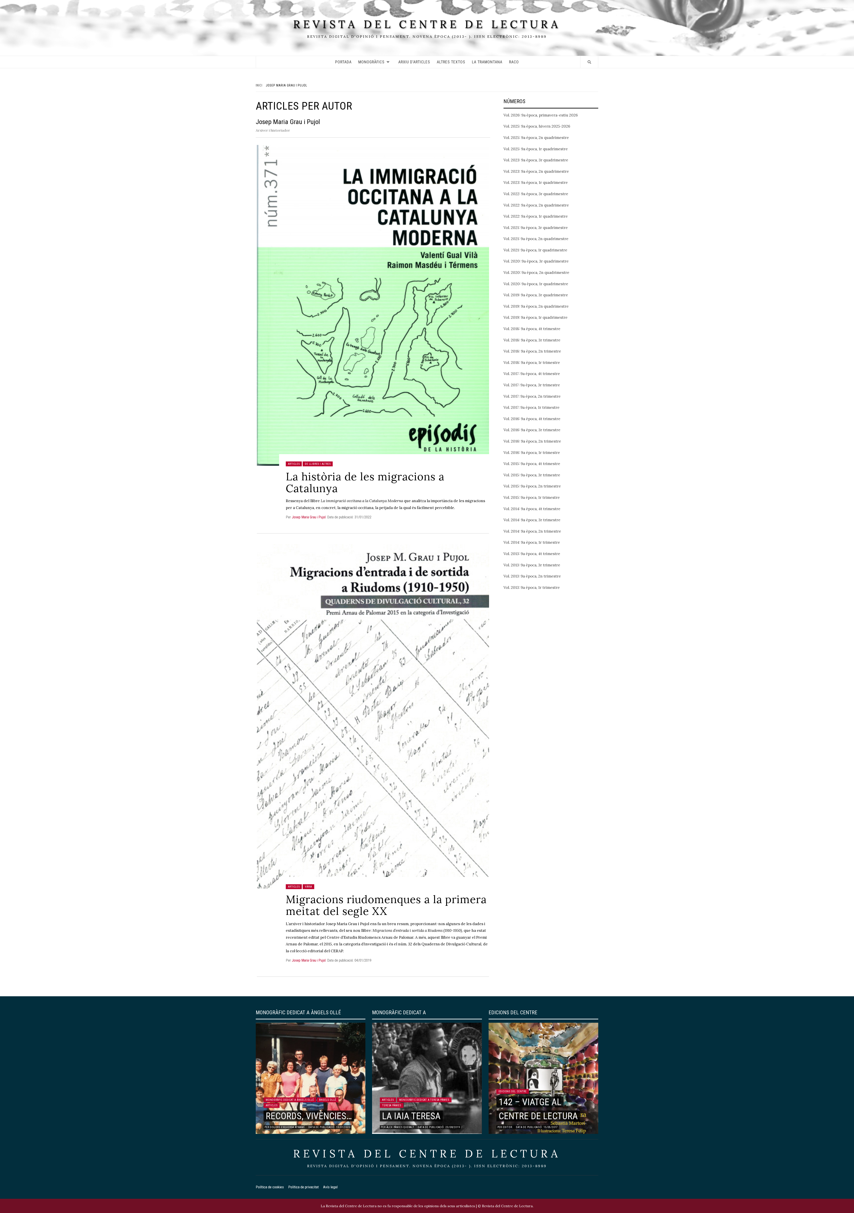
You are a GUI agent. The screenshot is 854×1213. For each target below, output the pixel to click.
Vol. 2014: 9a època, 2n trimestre (532, 531)
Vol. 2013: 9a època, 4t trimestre (532, 553)
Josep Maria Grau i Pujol (309, 517)
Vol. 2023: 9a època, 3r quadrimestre (536, 160)
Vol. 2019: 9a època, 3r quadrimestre (536, 295)
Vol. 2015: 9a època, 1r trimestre (532, 497)
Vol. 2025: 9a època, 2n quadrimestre (536, 137)
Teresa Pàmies (391, 1105)
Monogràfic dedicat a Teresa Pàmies (424, 1099)
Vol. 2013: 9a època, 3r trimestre (532, 565)
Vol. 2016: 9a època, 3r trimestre (532, 429)
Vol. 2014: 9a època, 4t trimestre (532, 508)
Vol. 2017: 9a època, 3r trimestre (532, 385)
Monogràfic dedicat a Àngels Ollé (290, 1099)
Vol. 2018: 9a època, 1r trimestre (532, 362)
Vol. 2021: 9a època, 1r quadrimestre (535, 250)
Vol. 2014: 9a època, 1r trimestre (532, 542)
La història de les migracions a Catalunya (365, 482)
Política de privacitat (303, 1187)
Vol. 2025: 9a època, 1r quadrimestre (536, 148)
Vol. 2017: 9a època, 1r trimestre (532, 407)
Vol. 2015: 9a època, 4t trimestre (532, 463)
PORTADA (343, 62)
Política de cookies (270, 1187)
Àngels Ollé (327, 1099)
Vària (308, 886)
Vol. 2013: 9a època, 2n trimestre (532, 576)
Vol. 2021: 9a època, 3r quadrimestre (536, 227)
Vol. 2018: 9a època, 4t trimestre (532, 328)
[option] (310, 1078)
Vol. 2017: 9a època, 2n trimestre (532, 396)
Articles (294, 463)
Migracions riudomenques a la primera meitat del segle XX (386, 905)
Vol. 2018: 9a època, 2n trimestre (532, 351)
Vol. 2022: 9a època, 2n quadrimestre (536, 205)
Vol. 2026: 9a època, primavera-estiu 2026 (541, 115)
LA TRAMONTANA (487, 62)
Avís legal (330, 1187)
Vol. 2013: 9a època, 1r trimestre (532, 587)
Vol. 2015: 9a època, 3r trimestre (532, 475)
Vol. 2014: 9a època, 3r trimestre (532, 519)
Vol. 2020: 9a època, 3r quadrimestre (536, 261)
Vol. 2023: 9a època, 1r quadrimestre (536, 182)
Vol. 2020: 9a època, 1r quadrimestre (536, 283)
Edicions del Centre (513, 1091)
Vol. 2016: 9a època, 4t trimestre (532, 418)
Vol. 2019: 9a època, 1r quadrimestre (536, 317)
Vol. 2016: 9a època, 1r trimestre (532, 452)
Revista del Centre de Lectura (427, 24)
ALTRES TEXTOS (451, 62)
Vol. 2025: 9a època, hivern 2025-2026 (537, 126)
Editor (507, 1127)
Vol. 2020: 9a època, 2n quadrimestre (536, 272)
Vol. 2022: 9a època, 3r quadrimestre (536, 193)
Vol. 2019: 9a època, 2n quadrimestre (536, 306)
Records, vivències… (309, 1116)
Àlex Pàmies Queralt (400, 1127)
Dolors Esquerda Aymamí (287, 1127)
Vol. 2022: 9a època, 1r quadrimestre (536, 216)
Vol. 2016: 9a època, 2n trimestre (532, 441)
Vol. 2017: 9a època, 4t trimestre (532, 373)
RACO (514, 62)
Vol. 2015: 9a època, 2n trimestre (532, 486)
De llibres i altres (317, 463)
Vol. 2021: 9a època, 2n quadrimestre (536, 238)
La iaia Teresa (411, 1116)
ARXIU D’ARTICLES (414, 62)
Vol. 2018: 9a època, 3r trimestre (532, 340)
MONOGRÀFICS (371, 62)
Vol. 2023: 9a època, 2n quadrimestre (536, 171)
